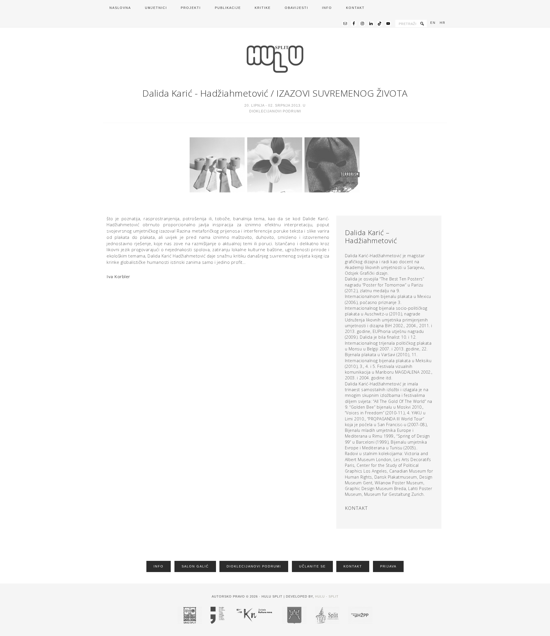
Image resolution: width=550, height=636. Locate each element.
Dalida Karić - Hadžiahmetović (205, 93)
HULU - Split (327, 596)
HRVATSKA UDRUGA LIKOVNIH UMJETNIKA (275, 59)
